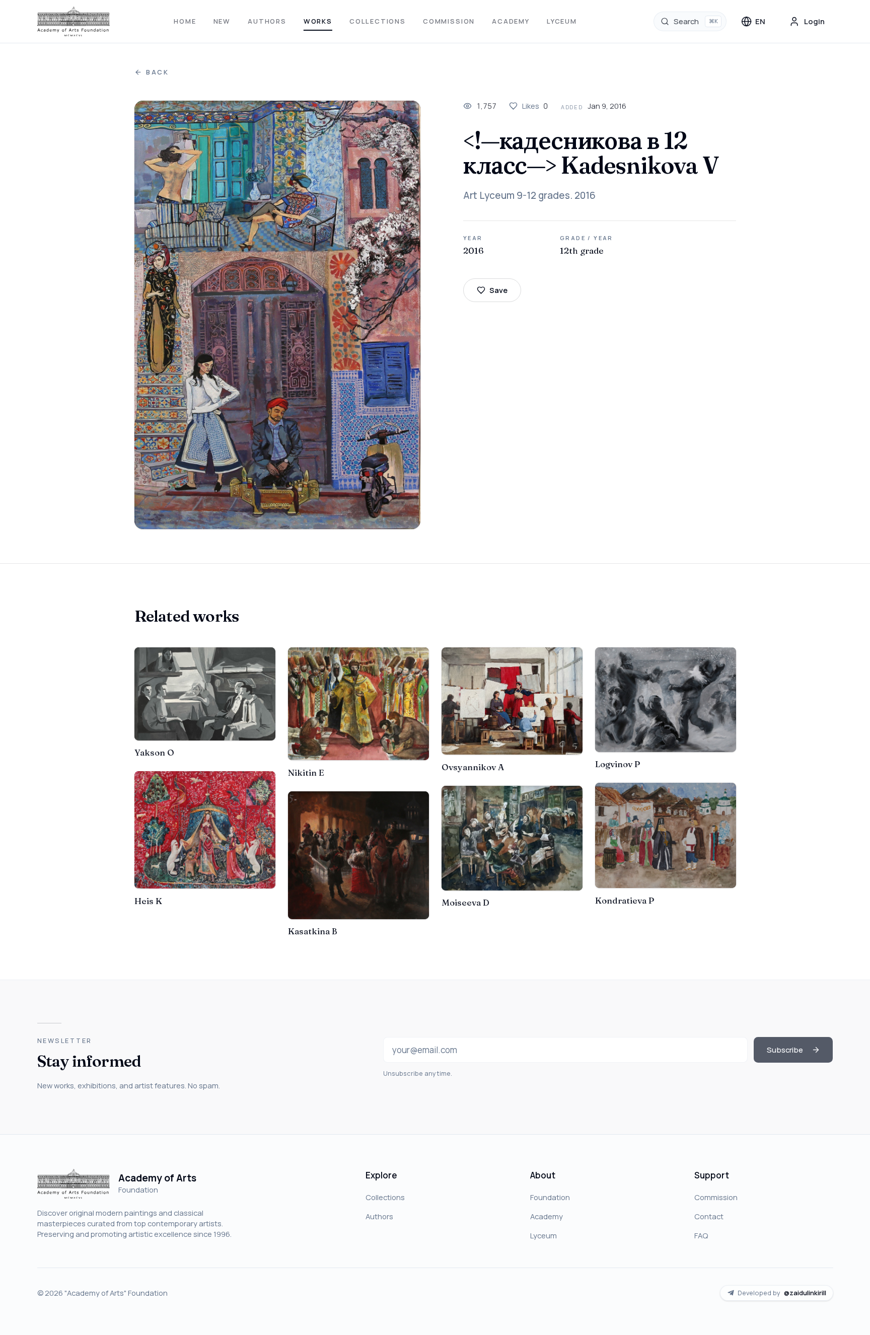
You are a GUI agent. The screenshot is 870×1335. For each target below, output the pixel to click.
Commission (449, 21)
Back (157, 72)
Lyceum (562, 21)
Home (185, 21)
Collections (377, 21)
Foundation (550, 1197)
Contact (708, 1216)
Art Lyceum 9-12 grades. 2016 (529, 195)
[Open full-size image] (277, 315)
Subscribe (785, 1050)
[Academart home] (73, 22)
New (222, 21)
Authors (267, 21)
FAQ (701, 1235)
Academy (511, 21)
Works (318, 21)
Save (498, 290)
